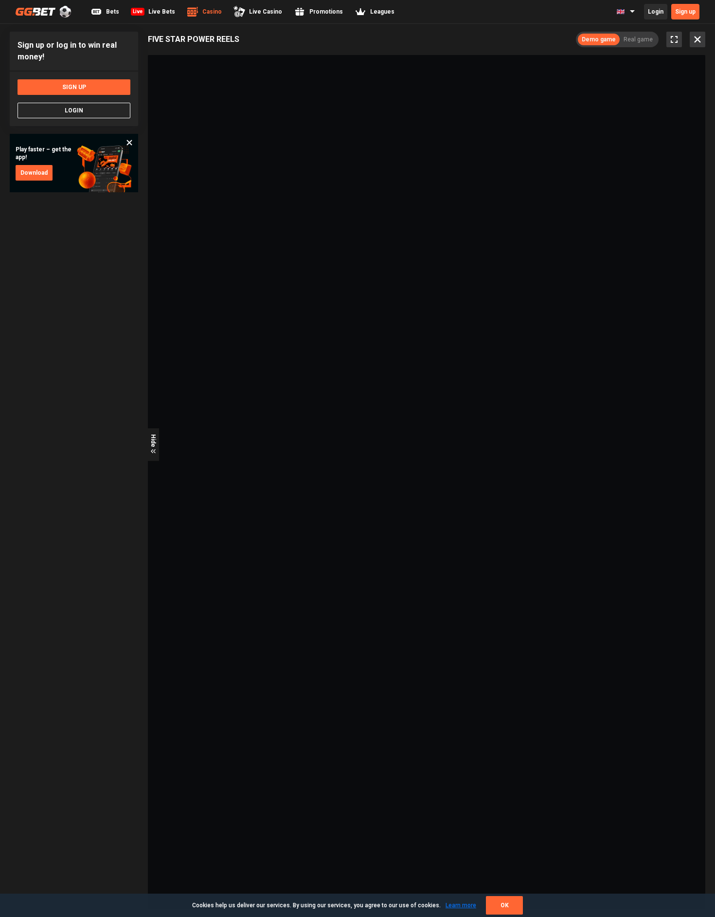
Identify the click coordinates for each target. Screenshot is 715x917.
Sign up (685, 11)
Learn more (461, 905)
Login (655, 11)
